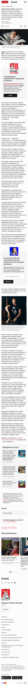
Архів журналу (5, 649)
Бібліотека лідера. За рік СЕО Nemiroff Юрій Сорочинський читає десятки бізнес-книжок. (9, 455)
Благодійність (5, 654)
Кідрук (14, 527)
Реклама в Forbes (5, 652)
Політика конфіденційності (9, 635)
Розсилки (4, 632)
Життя (2, 6)
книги (9, 527)
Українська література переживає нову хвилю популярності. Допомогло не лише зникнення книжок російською (10, 470)
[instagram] (8, 582)
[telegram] (11, 582)
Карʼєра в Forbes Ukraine (7, 622)
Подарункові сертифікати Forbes (10, 657)
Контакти (4, 616)
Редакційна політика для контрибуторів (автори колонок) (12, 646)
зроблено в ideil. (22, 682)
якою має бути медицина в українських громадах (9, 558)
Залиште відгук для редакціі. (10, 521)
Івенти (3, 627)
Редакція (3, 643)
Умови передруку (6, 629)
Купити (10, 95)
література (4, 527)
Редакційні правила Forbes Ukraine (10, 640)
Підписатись (8, 281)
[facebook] (5, 582)
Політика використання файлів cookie (11, 637)
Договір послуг (5, 624)
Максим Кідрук (5, 21)
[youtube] (14, 582)
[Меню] (25, 2)
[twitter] (2, 582)
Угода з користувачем (7, 619)
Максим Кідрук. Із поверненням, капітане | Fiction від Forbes (10, 483)
